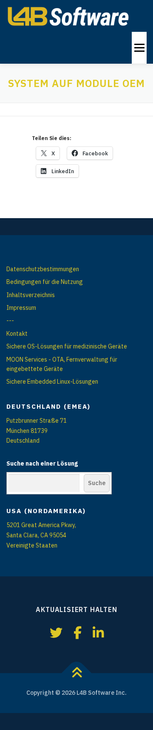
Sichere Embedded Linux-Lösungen (52, 381)
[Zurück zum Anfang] (77, 673)
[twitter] (56, 632)
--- (10, 320)
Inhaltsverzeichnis (30, 295)
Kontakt (17, 333)
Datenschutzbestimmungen (42, 269)
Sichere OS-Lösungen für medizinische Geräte (66, 346)
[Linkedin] (98, 632)
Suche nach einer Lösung (42, 463)
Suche (96, 483)
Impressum (21, 308)
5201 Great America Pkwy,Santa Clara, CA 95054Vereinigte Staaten (41, 535)
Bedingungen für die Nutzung (44, 282)
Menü (139, 47)
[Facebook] (78, 632)
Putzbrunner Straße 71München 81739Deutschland (36, 431)
